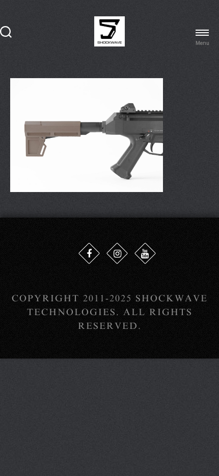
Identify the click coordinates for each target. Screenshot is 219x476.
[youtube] (145, 253)
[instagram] (117, 253)
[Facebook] (89, 253)
